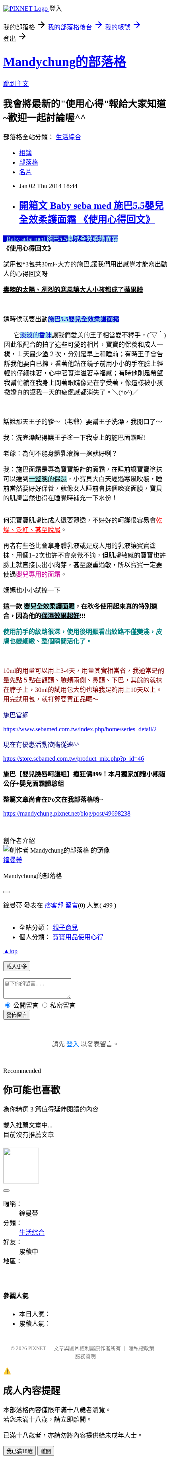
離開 (46, 1451)
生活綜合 (68, 137)
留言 (71, 905)
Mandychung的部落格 (64, 61)
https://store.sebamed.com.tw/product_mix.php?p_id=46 (73, 758)
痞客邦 (54, 905)
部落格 (28, 162)
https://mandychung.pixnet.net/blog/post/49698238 (66, 813)
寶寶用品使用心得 (77, 937)
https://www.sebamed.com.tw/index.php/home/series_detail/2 (80, 729)
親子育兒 (65, 927)
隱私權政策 (141, 1348)
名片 (25, 172)
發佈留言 (16, 1015)
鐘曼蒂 (12, 860)
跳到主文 (16, 83)
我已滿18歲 (19, 1451)
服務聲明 (85, 1356)
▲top (10, 951)
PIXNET (37, 1348)
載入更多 (16, 967)
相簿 (25, 153)
